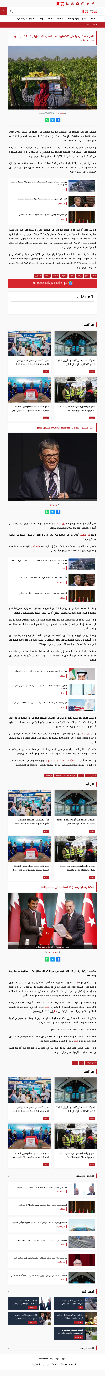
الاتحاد (47, 275)
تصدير (87, 275)
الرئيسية (95, 24)
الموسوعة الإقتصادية (26, 18)
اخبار (84, 18)
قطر (75, 982)
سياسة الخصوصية (59, 1364)
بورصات (60, 18)
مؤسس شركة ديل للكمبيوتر (59, 760)
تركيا (81, 1062)
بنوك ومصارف (73, 18)
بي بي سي (53, 504)
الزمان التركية (53, 952)
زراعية (79, 275)
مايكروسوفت (91, 775)
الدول (72, 275)
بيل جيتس (60, 523)
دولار (80, 775)
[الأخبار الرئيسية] (8, 1176)
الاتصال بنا (36, 1364)
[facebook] (58, 120)
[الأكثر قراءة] (8, 1348)
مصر (94, 275)
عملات (51, 18)
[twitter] (52, 120)
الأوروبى (38, 275)
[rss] (67, 3)
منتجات (55, 275)
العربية (64, 275)
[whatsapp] (47, 120)
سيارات (42, 18)
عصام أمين (60, 113)
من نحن (46, 1364)
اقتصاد (92, 18)
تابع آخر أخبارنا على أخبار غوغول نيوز (50, 282)
